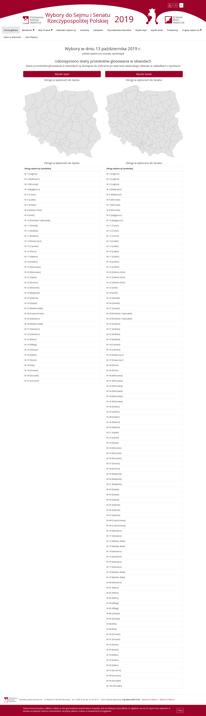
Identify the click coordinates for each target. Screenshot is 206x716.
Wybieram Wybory (167, 699)
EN (176, 5)
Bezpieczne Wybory (150, 699)
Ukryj (180, 710)
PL (181, 5)
